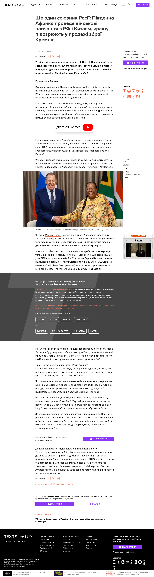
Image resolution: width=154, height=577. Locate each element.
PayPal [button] (93, 331)
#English (43, 551)
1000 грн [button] (66, 319)
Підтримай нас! (92, 536)
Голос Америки (75, 375)
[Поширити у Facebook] (49, 56)
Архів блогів (91, 545)
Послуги (66, 539)
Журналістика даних (71, 536)
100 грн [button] (40, 319)
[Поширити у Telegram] (58, 56)
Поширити (40, 56)
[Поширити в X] (53, 56)
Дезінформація (69, 545)
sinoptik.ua (127, 177)
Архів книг (90, 548)
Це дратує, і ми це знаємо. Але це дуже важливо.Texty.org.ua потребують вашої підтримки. (60, 283)
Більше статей (43, 514)
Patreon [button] (41, 331)
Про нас (43, 536)
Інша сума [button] (80, 319)
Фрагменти (44, 542)
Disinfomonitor (69, 548)
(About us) (51, 536)
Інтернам (66, 551)
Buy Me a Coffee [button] (60, 331)
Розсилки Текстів (47, 545)
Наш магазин (91, 539)
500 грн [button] (53, 319)
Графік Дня (90, 542)
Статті (42, 539)
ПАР (71, 484)
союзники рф (43, 484)
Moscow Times (53, 235)
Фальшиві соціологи (71, 542)
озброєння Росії (59, 484)
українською (24, 563)
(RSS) (47, 539)
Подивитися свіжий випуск (135, 68)
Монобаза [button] (79, 331)
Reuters (54, 81)
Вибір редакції (46, 548)
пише (42, 397)
